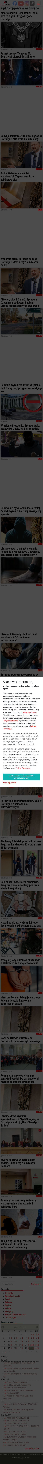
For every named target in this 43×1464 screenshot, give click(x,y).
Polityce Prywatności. (23, 768)
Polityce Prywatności (10, 721)
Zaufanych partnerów (28, 712)
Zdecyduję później (9, 783)
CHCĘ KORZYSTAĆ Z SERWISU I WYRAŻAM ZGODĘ (21, 776)
